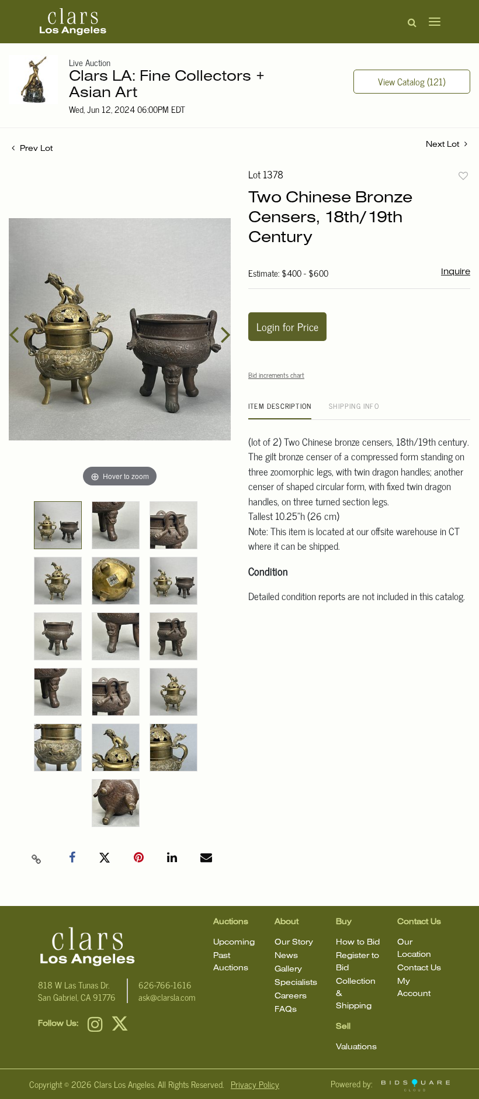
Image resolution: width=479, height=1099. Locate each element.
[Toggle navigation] (431, 21)
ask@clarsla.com (167, 997)
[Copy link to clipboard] (37, 858)
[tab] (279, 410)
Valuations (356, 1047)
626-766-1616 (165, 984)
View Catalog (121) (411, 81)
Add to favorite (463, 175)
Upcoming (234, 942)
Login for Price (287, 326)
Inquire (455, 271)
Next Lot (443, 145)
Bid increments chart (276, 375)
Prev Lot (35, 149)
